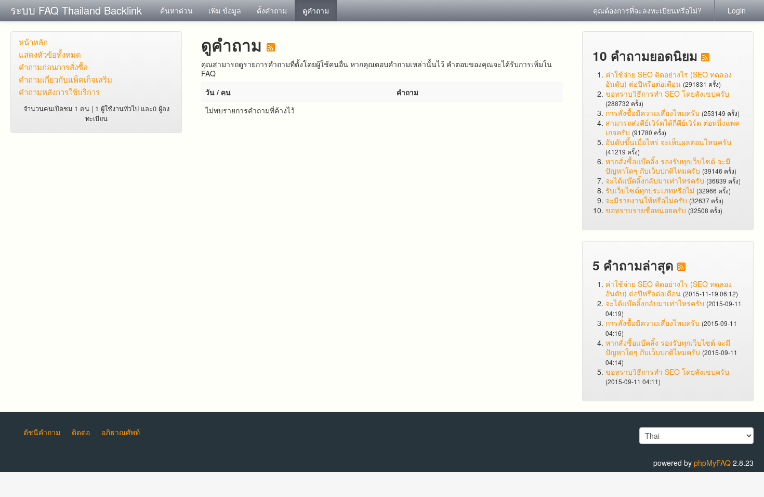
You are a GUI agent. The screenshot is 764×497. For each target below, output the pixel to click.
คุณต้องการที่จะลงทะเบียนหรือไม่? (647, 10)
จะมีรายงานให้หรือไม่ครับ (646, 200)
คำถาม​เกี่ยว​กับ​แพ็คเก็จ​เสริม (65, 79)
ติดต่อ (81, 432)
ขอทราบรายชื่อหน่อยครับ (645, 210)
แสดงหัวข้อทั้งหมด (50, 54)
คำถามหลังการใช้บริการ (59, 91)
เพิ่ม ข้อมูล (224, 10)
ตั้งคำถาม (272, 10)
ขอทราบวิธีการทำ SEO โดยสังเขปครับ (667, 93)
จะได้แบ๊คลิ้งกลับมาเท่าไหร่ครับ (654, 180)
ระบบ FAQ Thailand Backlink (76, 10)
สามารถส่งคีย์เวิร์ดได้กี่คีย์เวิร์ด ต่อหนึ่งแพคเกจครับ (672, 127)
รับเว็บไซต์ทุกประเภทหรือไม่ (649, 190)
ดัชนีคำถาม (41, 432)
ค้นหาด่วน (176, 10)
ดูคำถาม (315, 10)
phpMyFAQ (712, 462)
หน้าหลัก (33, 41)
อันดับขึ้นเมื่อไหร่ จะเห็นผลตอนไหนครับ (668, 142)
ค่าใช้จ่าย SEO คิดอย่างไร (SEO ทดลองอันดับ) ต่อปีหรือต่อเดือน (668, 79)
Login (737, 10)
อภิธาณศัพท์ (120, 432)
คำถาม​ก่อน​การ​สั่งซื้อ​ (53, 66)
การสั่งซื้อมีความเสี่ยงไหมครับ (652, 113)
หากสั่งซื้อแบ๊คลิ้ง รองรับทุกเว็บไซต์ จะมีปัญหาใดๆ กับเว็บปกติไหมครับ (667, 166)
